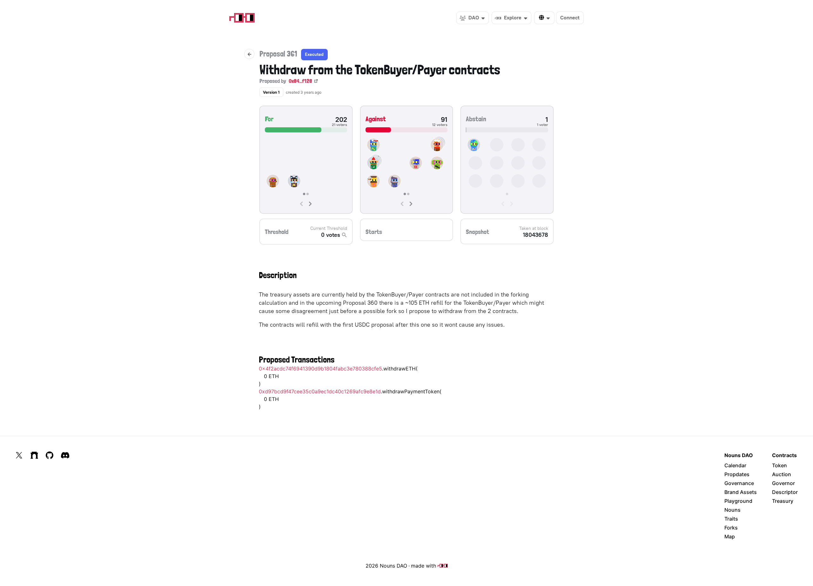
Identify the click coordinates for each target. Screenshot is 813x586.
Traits (731, 519)
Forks (731, 527)
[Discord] (65, 455)
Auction (781, 474)
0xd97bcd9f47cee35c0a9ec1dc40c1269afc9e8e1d (320, 391)
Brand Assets (740, 492)
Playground (738, 501)
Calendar (735, 465)
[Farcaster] (34, 455)
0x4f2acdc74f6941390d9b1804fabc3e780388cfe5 (320, 368)
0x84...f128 (300, 80)
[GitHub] (49, 455)
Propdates (736, 474)
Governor (783, 483)
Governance (739, 483)
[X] (19, 455)
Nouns (732, 510)
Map (729, 536)
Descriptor (785, 492)
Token (779, 465)
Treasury (782, 501)
